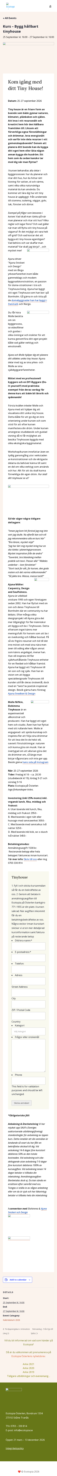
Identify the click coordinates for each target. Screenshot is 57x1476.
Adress (18, 975)
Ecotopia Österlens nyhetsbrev (28, 1356)
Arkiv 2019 (28, 1372)
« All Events (9, 18)
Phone (18, 1074)
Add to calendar (18, 1279)
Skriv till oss (30, 859)
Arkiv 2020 (28, 1368)
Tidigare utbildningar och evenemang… (28, 1376)
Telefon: (19, 963)
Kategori (19, 1025)
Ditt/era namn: (23, 940)
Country (16, 1021)
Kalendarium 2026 (11, 1320)
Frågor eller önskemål (27, 1037)
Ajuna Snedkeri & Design (21, 693)
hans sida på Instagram (35, 762)
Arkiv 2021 (28, 1364)
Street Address (20, 986)
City (14, 998)
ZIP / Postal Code (21, 1010)
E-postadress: (23, 952)
